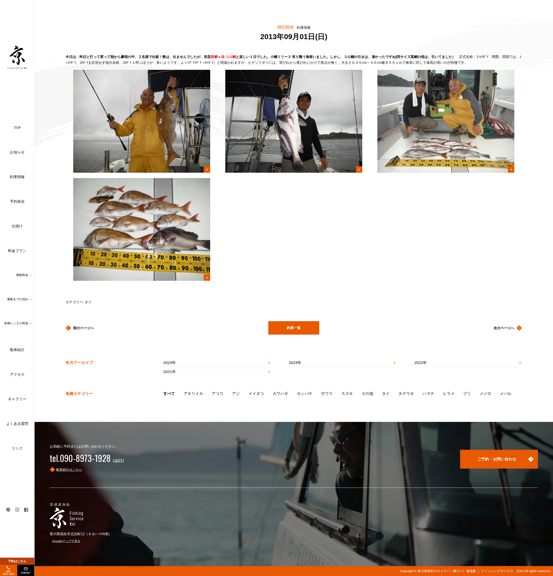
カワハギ (280, 393)
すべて (169, 393)
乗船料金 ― (24, 275)
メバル (506, 393)
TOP (17, 128)
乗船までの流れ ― (19, 299)
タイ (386, 393)
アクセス (17, 374)
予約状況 (17, 201)
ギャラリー (17, 399)
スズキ (347, 393)
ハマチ (428, 393)
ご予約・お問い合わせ (496, 459)
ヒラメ (448, 393)
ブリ (467, 393)
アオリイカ (193, 393)
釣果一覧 (294, 328)
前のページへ (83, 328)
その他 (367, 393)
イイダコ (256, 393)
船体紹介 (17, 350)
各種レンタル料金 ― (18, 323)
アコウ (217, 393)
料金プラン (17, 251)
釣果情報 (17, 177)
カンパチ (304, 393)
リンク (17, 448)
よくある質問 (17, 424)
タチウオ (406, 393)
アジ (236, 393)
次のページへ (504, 328)
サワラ (327, 393)
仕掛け (17, 226)
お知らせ (17, 152)
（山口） (88, 460)
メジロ (485, 393)
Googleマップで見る (66, 541)
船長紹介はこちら (69, 469)
